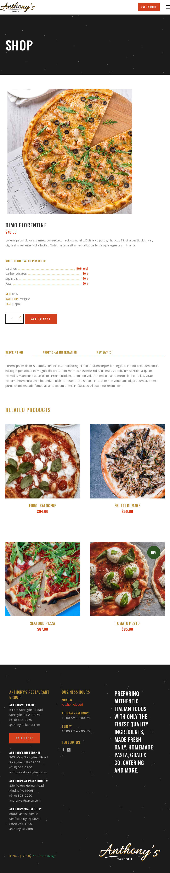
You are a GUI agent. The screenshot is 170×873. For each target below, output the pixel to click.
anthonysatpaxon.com (25, 800)
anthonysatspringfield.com (28, 772)
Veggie (25, 299)
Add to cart (41, 318)
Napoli (16, 304)
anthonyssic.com (21, 828)
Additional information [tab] (60, 352)
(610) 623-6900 (20, 767)
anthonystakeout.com (24, 724)
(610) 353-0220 (20, 795)
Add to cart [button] (42, 528)
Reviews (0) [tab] (105, 352)
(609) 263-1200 (20, 824)
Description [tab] (14, 352)
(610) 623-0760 (20, 720)
